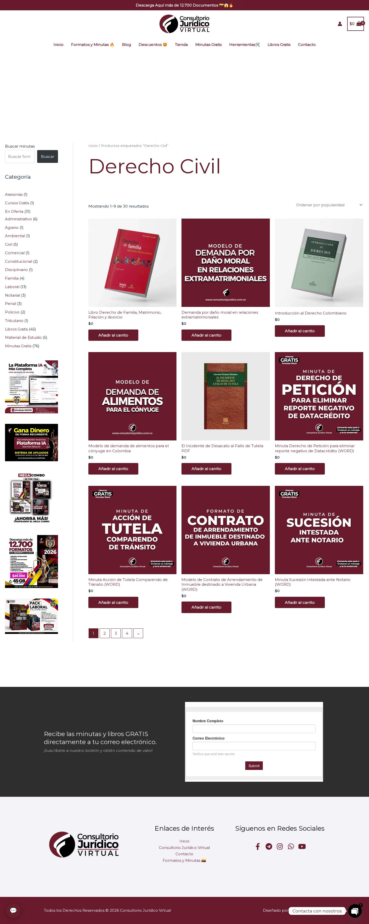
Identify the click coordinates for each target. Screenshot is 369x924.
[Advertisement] (184, 90)
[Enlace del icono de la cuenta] (340, 24)
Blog (126, 44)
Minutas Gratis (208, 44)
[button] (184, 5)
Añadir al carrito (113, 335)
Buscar (47, 156)
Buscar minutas (20, 146)
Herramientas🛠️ (244, 44)
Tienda (181, 44)
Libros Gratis (279, 44)
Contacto (307, 44)
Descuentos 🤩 (153, 44)
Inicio (58, 44)
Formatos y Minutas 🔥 (92, 44)
